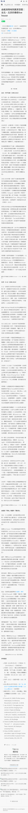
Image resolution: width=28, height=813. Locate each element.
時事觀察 (17, 5)
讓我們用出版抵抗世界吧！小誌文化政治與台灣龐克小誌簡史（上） (13, 784)
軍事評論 (25, 5)
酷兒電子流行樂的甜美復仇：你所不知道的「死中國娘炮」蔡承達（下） (13, 795)
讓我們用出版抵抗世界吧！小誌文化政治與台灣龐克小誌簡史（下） (13, 774)
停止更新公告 (8, 5)
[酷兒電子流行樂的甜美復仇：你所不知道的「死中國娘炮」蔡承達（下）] (14, 791)
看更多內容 (15, 801)
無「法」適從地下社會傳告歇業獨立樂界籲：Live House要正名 (15, 686)
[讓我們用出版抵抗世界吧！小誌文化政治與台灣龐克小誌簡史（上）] (14, 780)
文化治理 (14, 745)
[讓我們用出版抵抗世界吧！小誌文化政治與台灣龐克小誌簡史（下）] (14, 769)
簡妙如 (2, 19)
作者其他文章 (14, 765)
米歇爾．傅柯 (19, 592)
